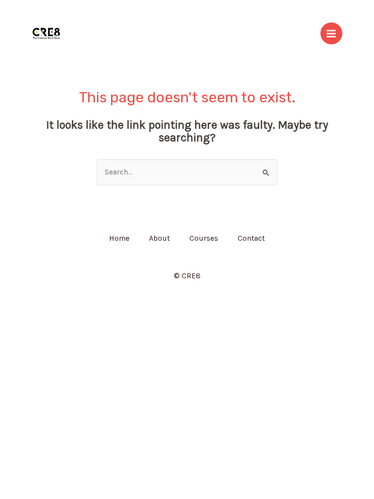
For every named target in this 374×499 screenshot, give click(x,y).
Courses (203, 238)
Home (119, 238)
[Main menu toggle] (331, 33)
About (159, 238)
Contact (251, 238)
